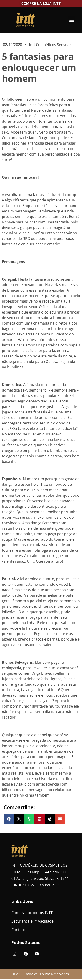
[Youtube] (37, 954)
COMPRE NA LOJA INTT (41, 3)
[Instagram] (14, 954)
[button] (71, 20)
